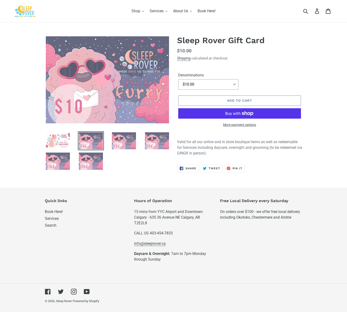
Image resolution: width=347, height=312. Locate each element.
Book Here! (54, 211)
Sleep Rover (64, 301)
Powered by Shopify (86, 301)
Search (50, 225)
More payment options (239, 125)
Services (52, 218)
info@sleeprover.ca (150, 243)
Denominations (191, 75)
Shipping (183, 58)
